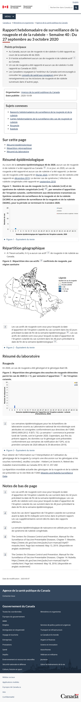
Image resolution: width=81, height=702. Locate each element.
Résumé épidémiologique (19, 144)
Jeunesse (44, 659)
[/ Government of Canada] (17, 7)
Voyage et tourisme (10, 635)
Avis (4, 692)
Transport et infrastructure (51, 630)
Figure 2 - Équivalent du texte (20, 347)
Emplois (6, 625)
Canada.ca (7, 23)
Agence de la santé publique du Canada (52, 23)
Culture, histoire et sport (12, 669)
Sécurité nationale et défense (14, 664)
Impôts (5, 654)
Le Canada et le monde (49, 635)
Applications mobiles (11, 682)
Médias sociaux (9, 677)
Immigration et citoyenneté (13, 630)
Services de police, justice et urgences (55, 625)
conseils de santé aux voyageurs (37, 75)
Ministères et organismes (23, 23)
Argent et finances (47, 640)
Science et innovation (48, 645)
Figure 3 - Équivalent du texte (20, 450)
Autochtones (45, 649)
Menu (10, 16)
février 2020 (41, 174)
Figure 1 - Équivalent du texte (20, 239)
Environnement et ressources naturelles (19, 659)
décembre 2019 (22, 178)
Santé (5, 649)
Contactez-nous (9, 596)
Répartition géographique (19, 148)
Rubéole (14, 128)
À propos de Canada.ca (12, 687)
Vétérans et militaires (48, 654)
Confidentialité (8, 697)
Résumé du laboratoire (18, 151)
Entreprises (7, 640)
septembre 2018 (48, 181)
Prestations (7, 645)
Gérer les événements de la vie (52, 664)
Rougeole (14, 125)
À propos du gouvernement (14, 617)
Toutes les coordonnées (12, 612)
